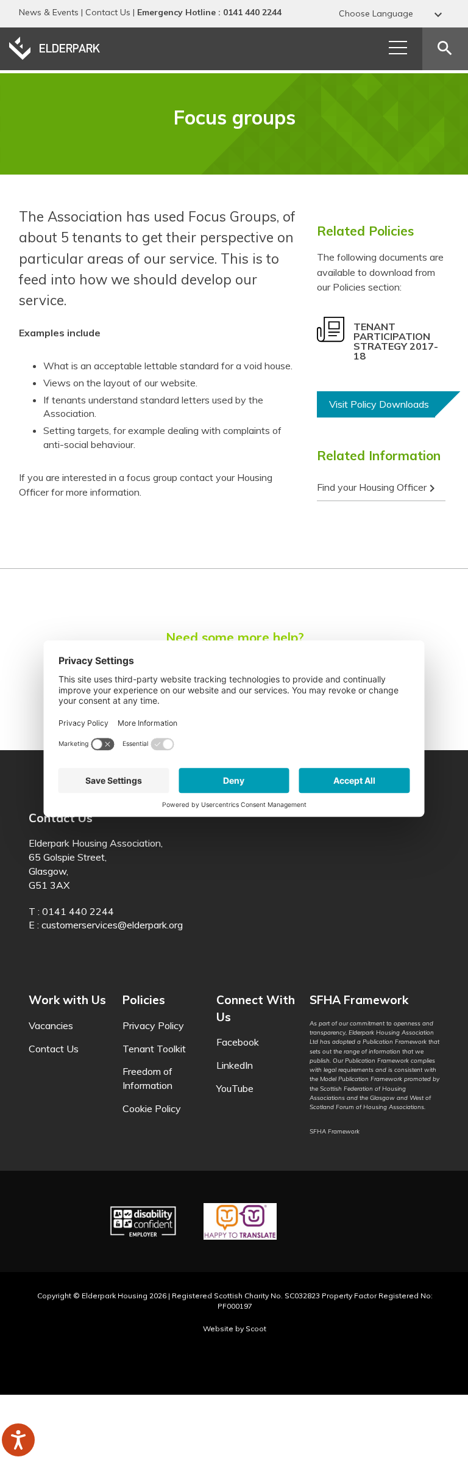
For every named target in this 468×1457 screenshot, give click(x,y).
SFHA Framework (335, 1131)
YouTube (235, 1088)
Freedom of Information (147, 1078)
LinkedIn (234, 1065)
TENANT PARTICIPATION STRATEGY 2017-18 (395, 341)
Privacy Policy (153, 1025)
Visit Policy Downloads (379, 404)
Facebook (237, 1042)
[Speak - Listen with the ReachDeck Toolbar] (18, 1439)
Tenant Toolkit (154, 1049)
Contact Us (107, 12)
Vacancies (51, 1025)
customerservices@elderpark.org (112, 925)
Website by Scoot (234, 1328)
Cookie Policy (151, 1108)
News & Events (49, 12)
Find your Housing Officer (378, 488)
